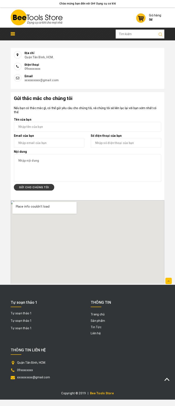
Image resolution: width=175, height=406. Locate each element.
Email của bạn (24, 135)
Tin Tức (96, 327)
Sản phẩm (98, 320)
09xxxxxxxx (25, 370)
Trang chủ (98, 314)
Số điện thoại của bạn (106, 135)
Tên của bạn (22, 119)
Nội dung (20, 151)
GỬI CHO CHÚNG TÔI (34, 187)
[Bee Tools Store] (37, 17)
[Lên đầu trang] (168, 281)
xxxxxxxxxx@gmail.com (33, 377)
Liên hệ (96, 333)
